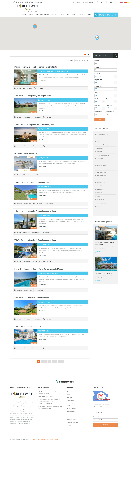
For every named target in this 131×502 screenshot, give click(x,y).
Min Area (98, 111)
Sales (68, 394)
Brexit (68, 405)
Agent (96, 92)
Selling (54, 15)
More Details (42, 80)
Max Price (109, 105)
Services (74, 15)
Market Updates (71, 392)
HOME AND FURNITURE (45, 404)
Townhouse (100, 158)
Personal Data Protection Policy (40, 439)
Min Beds (97, 99)
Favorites (77, 2)
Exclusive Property (72, 419)
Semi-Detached (101, 182)
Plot (98, 206)
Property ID (97, 67)
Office (98, 196)
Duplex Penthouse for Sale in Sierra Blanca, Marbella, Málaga (38, 269)
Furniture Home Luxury (73, 414)
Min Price (97, 105)
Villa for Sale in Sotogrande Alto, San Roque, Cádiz (34, 124)
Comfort (69, 425)
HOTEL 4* (99, 193)
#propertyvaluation (72, 411)
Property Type (98, 86)
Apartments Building (102, 145)
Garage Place (100, 199)
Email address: (97, 417)
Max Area (110, 111)
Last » (60, 362)
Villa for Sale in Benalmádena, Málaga (29, 327)
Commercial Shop (101, 203)
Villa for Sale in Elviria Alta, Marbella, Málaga (31, 298)
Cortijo (98, 210)
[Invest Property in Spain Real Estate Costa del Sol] (27, 8)
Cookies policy (54, 439)
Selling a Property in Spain (46, 396)
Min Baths (109, 99)
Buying (31, 15)
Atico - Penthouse (101, 175)
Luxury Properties (71, 403)
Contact (89, 15)
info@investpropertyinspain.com (33, 2)
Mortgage (69, 397)
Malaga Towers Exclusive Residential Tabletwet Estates (36, 67)
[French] (123, 2)
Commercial (100, 168)
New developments (43, 15)
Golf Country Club (101, 172)
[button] (97, 38)
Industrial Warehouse (102, 134)
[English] (121, 2)
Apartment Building (103, 155)
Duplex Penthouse (101, 165)
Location (97, 73)
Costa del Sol (64, 15)
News (81, 15)
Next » (54, 362)
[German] (126, 2)
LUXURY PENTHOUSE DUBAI (25, 153)
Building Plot (100, 189)
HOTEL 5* (99, 138)
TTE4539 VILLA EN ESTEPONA (103, 273)
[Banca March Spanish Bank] (65, 381)
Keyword (96, 60)
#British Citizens (71, 408)
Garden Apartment (102, 179)
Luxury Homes (71, 417)
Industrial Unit (100, 186)
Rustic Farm (100, 148)
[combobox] (105, 76)
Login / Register (89, 2)
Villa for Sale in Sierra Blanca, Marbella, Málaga (32, 182)
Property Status (98, 79)
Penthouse (99, 162)
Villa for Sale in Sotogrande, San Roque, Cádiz (32, 96)
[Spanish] (128, 2)
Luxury (68, 428)
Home (24, 15)
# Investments (70, 400)
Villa (98, 141)
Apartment (99, 151)
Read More (102, 248)
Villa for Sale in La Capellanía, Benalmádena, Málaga (35, 211)
